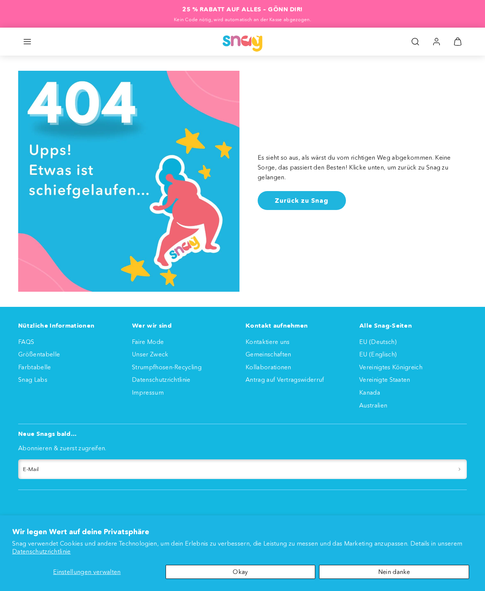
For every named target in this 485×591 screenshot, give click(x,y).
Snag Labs (32, 379)
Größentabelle (39, 354)
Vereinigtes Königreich (390, 367)
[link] (436, 42)
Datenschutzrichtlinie (41, 551)
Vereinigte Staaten (384, 379)
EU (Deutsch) (378, 341)
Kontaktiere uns (268, 341)
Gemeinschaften (268, 354)
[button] (27, 42)
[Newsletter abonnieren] (459, 469)
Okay (240, 571)
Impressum (148, 392)
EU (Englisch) (378, 354)
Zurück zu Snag (302, 200)
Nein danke (394, 571)
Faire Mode (148, 341)
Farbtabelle (34, 367)
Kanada (369, 392)
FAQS (26, 341)
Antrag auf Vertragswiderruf (285, 379)
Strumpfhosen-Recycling (167, 367)
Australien (373, 405)
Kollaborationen (268, 367)
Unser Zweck (150, 354)
